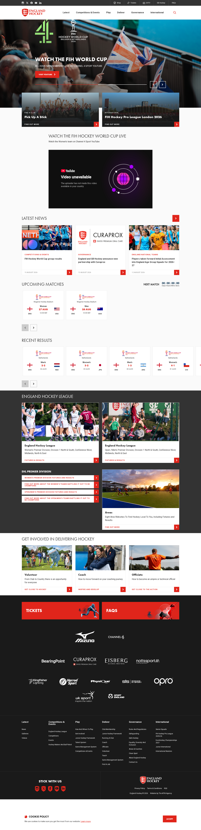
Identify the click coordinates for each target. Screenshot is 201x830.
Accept (169, 819)
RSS (165, 788)
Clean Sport (133, 753)
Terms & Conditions (154, 788)
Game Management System (86, 747)
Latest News (34, 218)
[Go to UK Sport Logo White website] (84, 696)
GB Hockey (161, 3)
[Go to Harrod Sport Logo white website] (69, 681)
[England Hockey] (33, 12)
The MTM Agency (165, 793)
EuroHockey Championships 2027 (166, 741)
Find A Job (106, 764)
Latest (66, 12)
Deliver (121, 12)
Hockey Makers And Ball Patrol (60, 745)
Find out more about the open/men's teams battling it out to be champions (57, 499)
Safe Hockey (133, 738)
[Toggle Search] (174, 12)
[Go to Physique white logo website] (100, 681)
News (24, 729)
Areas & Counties (135, 749)
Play (108, 12)
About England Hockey (137, 758)
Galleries (25, 734)
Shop (119, 3)
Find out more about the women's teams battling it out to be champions (57, 485)
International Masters (164, 751)
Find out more (46, 74)
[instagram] (23, 3)
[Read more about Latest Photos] (175, 218)
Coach (104, 742)
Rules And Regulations (137, 729)
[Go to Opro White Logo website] (163, 681)
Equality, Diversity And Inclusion (137, 743)
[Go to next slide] (162, 84)
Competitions (54, 736)
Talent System (80, 742)
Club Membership (108, 729)
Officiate (105, 747)
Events (51, 740)
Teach (104, 756)
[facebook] (31, 3)
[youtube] (36, 3)
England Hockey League (58, 731)
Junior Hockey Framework (85, 738)
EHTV (148, 3)
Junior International (163, 747)
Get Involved (80, 734)
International (157, 12)
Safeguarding (134, 734)
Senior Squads (161, 729)
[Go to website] (84, 637)
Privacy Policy (140, 788)
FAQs (174, 3)
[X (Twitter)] (27, 3)
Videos (24, 738)
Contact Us (133, 762)
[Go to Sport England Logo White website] (116, 696)
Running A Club (108, 738)
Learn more (86, 821)
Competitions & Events (88, 12)
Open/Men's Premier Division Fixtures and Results (51, 492)
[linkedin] (40, 3)
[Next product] (33, 327)
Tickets (133, 3)
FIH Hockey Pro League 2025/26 (164, 735)
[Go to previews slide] (153, 84)
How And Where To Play (84, 729)
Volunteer (106, 751)
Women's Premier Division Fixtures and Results (49, 478)
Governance (137, 12)
